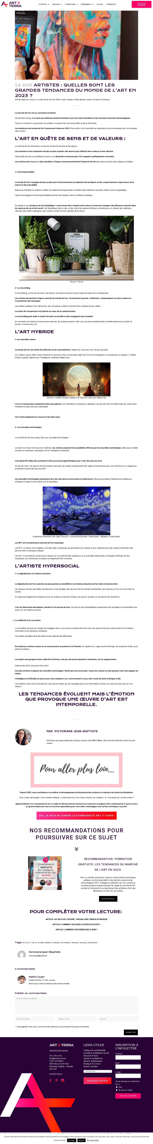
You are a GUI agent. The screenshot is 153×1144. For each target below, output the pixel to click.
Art (24, 942)
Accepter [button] (71, 1140)
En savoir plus (93, 1140)
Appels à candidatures (93, 1058)
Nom (117, 1063)
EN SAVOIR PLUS (108, 899)
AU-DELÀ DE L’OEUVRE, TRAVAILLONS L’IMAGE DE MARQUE (80, 919)
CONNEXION (111, 4)
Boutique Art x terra (92, 1064)
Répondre (52, 980)
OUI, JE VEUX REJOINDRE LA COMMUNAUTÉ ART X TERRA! (76, 815)
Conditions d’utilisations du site (96, 1053)
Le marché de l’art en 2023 (48, 99)
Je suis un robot (125, 1090)
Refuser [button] (81, 1140)
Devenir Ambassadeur (93, 1061)
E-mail (118, 1072)
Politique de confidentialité (95, 1050)
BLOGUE (100, 4)
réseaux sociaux (79, 942)
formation (65, 942)
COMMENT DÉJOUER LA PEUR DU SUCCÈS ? (80, 924)
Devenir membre (91, 1066)
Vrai (120, 1087)
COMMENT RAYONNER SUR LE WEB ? (80, 929)
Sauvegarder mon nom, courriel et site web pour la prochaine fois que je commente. (53, 1027)
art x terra (32, 942)
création (56, 942)
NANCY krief (36, 977)
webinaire (92, 942)
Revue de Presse (91, 1056)
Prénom (118, 1054)
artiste (41, 942)
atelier (48, 942)
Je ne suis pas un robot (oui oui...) (127, 1082)
